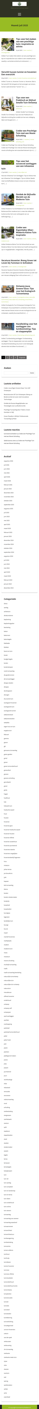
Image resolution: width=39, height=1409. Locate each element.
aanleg (6, 608)
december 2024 (9, 540)
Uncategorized (5, 52)
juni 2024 (7, 564)
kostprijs (6, 901)
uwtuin (6, 1333)
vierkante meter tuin (10, 1357)
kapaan (6, 881)
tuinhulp (6, 1258)
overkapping (8, 1024)
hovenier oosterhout (10, 842)
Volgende (22, 357)
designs (6, 687)
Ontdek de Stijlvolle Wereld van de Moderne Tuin (26, 197)
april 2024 (7, 572)
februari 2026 (8, 485)
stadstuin (7, 1131)
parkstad (6, 1028)
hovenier (6, 822)
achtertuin (19, 108)
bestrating (21, 335)
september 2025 (9, 505)
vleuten (6, 1369)
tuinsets (6, 1306)
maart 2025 (7, 528)
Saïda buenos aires (10, 441)
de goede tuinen (9, 675)
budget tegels (8, 659)
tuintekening (8, 1318)
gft (5, 746)
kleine (34, 239)
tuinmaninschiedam (10, 434)
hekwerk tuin (8, 806)
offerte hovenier (9, 996)
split (5, 1127)
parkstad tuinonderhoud (12, 1032)
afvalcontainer (8, 615)
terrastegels (7, 1167)
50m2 (5, 604)
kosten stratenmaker (10, 897)
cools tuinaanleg (9, 671)
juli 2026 (6, 465)
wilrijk (6, 1389)
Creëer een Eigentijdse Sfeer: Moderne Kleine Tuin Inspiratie (26, 231)
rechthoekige (8, 1080)
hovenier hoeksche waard (12, 830)
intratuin (6, 865)
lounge (6, 925)
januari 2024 (8, 584)
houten (6, 818)
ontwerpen (7, 1012)
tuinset (6, 1302)
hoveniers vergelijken (10, 853)
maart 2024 (7, 576)
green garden (8, 754)
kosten (6, 893)
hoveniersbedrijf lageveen (12, 857)
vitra (5, 1365)
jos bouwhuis (8, 873)
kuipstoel (7, 905)
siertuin (6, 1123)
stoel (5, 1139)
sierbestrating (28, 335)
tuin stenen (7, 1211)
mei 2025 (7, 520)
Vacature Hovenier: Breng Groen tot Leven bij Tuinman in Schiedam (18, 261)
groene (6, 774)
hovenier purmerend (10, 846)
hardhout (7, 798)
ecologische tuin (9, 707)
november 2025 (9, 497)
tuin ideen (7, 1199)
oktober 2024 (8, 548)
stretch (6, 1151)
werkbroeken (8, 1385)
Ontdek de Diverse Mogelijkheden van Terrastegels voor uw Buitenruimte (16, 404)
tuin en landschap (9, 1191)
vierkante (7, 1353)
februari (6, 734)
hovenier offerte (9, 838)
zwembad (7, 1397)
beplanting (7, 619)
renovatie (7, 1091)
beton (6, 631)
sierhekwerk (8, 1119)
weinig (6, 1381)
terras (5, 1159)
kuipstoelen (7, 909)
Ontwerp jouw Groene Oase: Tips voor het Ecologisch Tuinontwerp (25, 289)
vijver (5, 1361)
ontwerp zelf (8, 1008)
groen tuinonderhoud (11, 766)
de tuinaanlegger (9, 679)
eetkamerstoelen (9, 719)
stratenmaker (8, 1147)
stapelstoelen (8, 1135)
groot (5, 786)
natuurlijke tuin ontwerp (11, 984)
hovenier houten (9, 834)
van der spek (8, 1337)
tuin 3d (6, 1179)
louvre (6, 929)
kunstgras (7, 913)
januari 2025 (8, 536)
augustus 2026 (8, 461)
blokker (6, 647)
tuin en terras (8, 1195)
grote (5, 790)
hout (5, 814)
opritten (6, 1020)
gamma (6, 738)
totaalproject (8, 1171)
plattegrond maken (10, 1056)
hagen (6, 794)
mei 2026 (7, 473)
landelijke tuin (8, 921)
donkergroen (8, 691)
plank (5, 1048)
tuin (23, 142)
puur (5, 1076)
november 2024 (9, 544)
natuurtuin (7, 988)
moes (5, 953)
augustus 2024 (8, 556)
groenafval (7, 770)
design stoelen (8, 683)
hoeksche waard (9, 810)
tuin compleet (8, 1187)
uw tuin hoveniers (9, 1330)
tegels (6, 1155)
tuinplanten (7, 1294)
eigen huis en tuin (9, 727)
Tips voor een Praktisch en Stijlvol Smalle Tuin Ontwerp (26, 100)
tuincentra (7, 1246)
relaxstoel (7, 1088)
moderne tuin (5, 241)
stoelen (6, 1143)
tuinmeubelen (8, 1278)
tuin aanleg (7, 1183)
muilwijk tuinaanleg (10, 965)
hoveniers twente (9, 850)
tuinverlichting (8, 1322)
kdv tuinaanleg (8, 885)
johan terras (7, 869)
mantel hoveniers (9, 937)
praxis (6, 1060)
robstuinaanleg (9, 1099)
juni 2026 (7, 469)
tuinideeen (7, 1262)
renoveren (7, 1095)
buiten (6, 663)
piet (5, 1044)
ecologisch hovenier (10, 703)
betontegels (7, 639)
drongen (6, 695)
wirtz (5, 1393)
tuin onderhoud (9, 1203)
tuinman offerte (9, 1274)
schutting (7, 1107)
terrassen (7, 1163)
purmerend (7, 1072)
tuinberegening (9, 1238)
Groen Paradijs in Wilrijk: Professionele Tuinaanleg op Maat (16, 417)
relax (5, 1084)
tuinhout (6, 1254)
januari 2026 (8, 489)
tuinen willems (8, 1250)
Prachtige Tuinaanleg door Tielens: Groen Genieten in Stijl (17, 411)
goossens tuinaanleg (10, 750)
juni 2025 (7, 516)
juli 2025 (6, 513)
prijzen (6, 1068)
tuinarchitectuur (9, 1234)
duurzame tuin (8, 699)
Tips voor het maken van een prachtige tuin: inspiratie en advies (26, 42)
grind (5, 758)
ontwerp (6, 1004)
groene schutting (9, 778)
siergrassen (7, 1115)
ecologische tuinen (23, 297)
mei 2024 (7, 568)
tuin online (7, 1207)
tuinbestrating (8, 1242)
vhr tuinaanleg (8, 1349)
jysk (5, 877)
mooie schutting (9, 961)
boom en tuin (8, 651)
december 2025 (9, 493)
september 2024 (9, 552)
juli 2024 (6, 560)
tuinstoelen (7, 1314)
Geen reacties (27, 50)
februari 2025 (8, 532)
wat (5, 1377)
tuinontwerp (5, 302)
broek (6, 655)
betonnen (7, 635)
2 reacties (26, 139)
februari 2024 (8, 580)
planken (6, 1052)
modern (6, 945)
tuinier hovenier (22, 78)
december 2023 (9, 588)
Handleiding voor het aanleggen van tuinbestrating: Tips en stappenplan (26, 327)
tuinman (6, 1270)
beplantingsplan (9, 623)
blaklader (7, 643)
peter (5, 1036)
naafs (5, 969)
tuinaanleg (21, 299)
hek (5, 802)
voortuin (6, 1373)
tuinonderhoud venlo (10, 1286)
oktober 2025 (8, 501)
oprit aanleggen (9, 1016)
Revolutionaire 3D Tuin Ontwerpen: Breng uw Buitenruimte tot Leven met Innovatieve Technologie (18, 396)
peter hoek (7, 1040)
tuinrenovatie (8, 1298)
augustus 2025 (8, 509)
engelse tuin (8, 731)
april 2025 (7, 524)
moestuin (7, 957)
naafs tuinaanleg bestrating (12, 972)
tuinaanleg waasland (10, 1222)
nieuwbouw (7, 992)
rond (5, 1103)
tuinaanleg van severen (11, 1218)
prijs (5, 1064)
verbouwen (7, 1341)
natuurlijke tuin (22, 172)
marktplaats (7, 941)
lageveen (7, 917)
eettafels (6, 723)
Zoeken (7, 368)
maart (6, 933)
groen (6, 762)
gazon (6, 742)
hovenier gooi (8, 826)
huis (5, 861)
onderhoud (7, 1000)
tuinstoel (7, 1310)
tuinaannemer (8, 1226)
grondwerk (7, 782)
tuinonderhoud (31, 78)
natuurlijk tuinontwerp (11, 976)
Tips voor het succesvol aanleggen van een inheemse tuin (18, 165)
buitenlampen (8, 667)
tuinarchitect (28, 299)
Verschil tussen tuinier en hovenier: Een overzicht (19, 73)
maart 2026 (7, 481)
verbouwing (7, 1345)
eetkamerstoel (8, 715)
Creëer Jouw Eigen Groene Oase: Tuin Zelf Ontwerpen (17, 389)
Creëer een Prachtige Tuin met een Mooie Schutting (26, 133)
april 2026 (7, 477)
